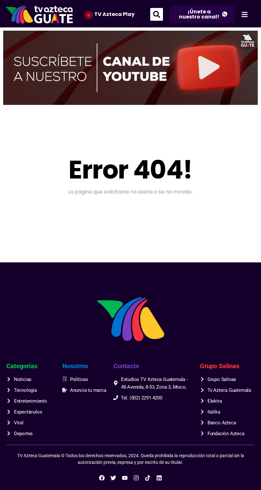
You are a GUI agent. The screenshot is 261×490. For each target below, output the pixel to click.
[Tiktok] (147, 478)
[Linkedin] (159, 478)
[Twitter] (113, 478)
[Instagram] (136, 478)
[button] (156, 14)
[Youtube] (124, 478)
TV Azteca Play (114, 14)
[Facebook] (102, 478)
